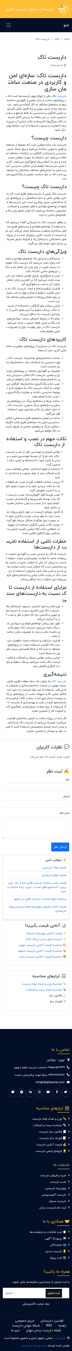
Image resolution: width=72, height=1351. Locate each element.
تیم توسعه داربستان (34, 1346)
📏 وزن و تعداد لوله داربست (49, 1119)
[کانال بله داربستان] (13, 1093)
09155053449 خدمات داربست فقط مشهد (39, 1067)
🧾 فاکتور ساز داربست (52, 1132)
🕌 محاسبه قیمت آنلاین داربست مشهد (42, 951)
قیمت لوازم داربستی (54, 875)
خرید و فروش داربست (53, 1175)
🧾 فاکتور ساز (57, 996)
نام (68, 780)
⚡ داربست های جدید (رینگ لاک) (46, 939)
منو (66, 25)
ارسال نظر (60, 847)
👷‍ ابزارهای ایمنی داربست (51, 1151)
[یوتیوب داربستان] (48, 1093)
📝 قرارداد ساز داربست (52, 1138)
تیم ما (15, 1330)
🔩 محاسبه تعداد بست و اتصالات (46, 990)
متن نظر (64, 813)
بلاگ (57, 39)
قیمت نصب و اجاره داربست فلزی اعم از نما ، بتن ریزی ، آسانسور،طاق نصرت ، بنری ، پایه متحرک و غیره (36, 887)
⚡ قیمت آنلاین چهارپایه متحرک (46, 933)
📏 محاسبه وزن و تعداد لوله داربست (44, 984)
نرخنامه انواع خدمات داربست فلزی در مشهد (40, 899)
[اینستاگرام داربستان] (39, 1093)
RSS (49, 1325)
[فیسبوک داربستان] (57, 1093)
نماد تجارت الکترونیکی (36, 1304)
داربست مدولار (57, 1201)
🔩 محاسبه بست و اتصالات (49, 1125)
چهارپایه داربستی (55, 1188)
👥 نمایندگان (58, 1245)
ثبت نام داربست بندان (52, 1208)
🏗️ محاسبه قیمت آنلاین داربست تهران (42, 945)
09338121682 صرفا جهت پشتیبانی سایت (40, 1075)
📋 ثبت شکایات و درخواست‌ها (48, 1232)
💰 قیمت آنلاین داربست (51, 1145)
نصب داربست (58, 1182)
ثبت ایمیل (54, 1293)
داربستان (60, 1338)
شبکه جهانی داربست (26, 1325)
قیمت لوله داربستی (54, 868)
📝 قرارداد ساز (58, 1001)
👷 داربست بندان (55, 1251)
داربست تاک (59, 681)
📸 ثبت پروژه (58, 1258)
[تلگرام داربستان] (22, 1093)
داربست (61, 96)
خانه (67, 39)
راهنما (62, 1325)
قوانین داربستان (52, 1321)
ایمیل (66, 796)
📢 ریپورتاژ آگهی (55, 1238)
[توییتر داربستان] (66, 1093)
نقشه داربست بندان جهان (43, 1330)
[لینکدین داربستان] (30, 1093)
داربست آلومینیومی (54, 1195)
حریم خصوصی (24, 1321)
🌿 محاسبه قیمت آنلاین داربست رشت (42, 957)
